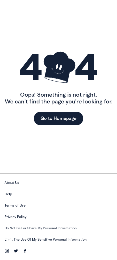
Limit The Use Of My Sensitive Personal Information (46, 239)
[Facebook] (25, 251)
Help (8, 194)
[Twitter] (16, 251)
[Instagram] (7, 251)
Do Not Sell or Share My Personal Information (41, 228)
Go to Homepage (58, 118)
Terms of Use (15, 205)
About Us (12, 182)
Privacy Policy (15, 217)
